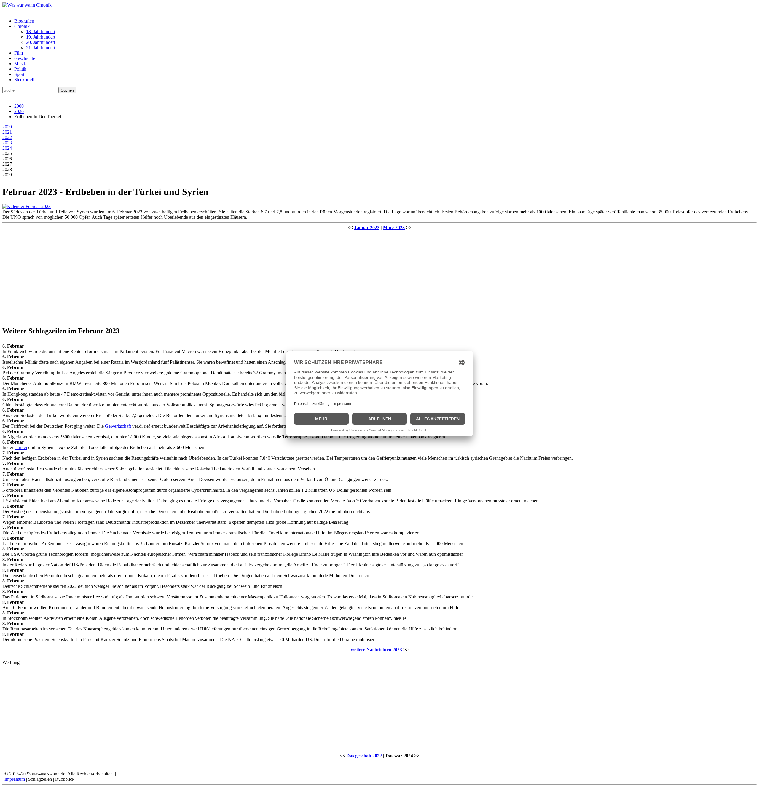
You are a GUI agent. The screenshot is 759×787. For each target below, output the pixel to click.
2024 (7, 148)
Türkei (21, 447)
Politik (20, 68)
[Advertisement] (180, 276)
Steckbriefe (24, 79)
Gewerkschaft (118, 426)
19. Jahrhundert (40, 36)
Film (18, 52)
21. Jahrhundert (40, 47)
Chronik (22, 26)
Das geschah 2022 (364, 755)
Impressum (14, 779)
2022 (7, 137)
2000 (19, 105)
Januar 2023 (367, 227)
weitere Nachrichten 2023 (376, 649)
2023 (7, 142)
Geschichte (24, 58)
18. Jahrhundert (40, 31)
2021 (7, 132)
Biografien (24, 20)
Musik (20, 63)
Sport (19, 74)
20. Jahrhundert (40, 42)
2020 (19, 111)
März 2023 (394, 227)
